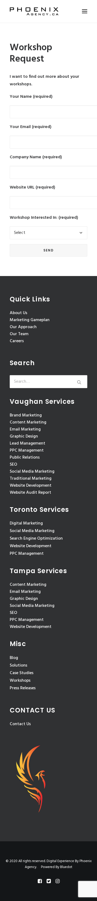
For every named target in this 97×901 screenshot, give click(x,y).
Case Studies (21, 673)
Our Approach (23, 327)
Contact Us (20, 724)
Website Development (30, 485)
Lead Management (27, 443)
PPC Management (27, 450)
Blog (14, 657)
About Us (18, 313)
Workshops (20, 680)
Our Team (19, 334)
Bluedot (66, 867)
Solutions (18, 665)
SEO (13, 464)
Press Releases (23, 688)
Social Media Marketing (32, 471)
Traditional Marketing (30, 478)
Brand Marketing (26, 415)
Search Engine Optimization (36, 538)
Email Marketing (25, 429)
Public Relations (25, 457)
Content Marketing (28, 422)
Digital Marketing (26, 523)
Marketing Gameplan (30, 320)
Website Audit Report (30, 492)
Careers (17, 341)
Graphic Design (24, 436)
